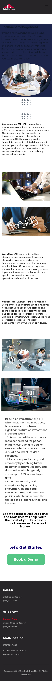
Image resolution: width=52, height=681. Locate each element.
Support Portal (10, 619)
